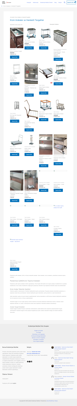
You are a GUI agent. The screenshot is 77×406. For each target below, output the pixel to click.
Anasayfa (29, 2)
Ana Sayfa (12, 17)
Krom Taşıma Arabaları (38, 341)
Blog (56, 2)
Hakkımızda (35, 2)
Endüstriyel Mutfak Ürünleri (46, 2)
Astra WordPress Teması (52, 400)
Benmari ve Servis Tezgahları (38, 337)
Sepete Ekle (14, 57)
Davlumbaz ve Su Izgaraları (38, 334)
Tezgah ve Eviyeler (38, 330)
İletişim (60, 2)
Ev (1, 6)
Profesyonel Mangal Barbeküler (38, 336)
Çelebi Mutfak (57, 347)
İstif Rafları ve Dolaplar (38, 339)
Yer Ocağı (38, 332)
